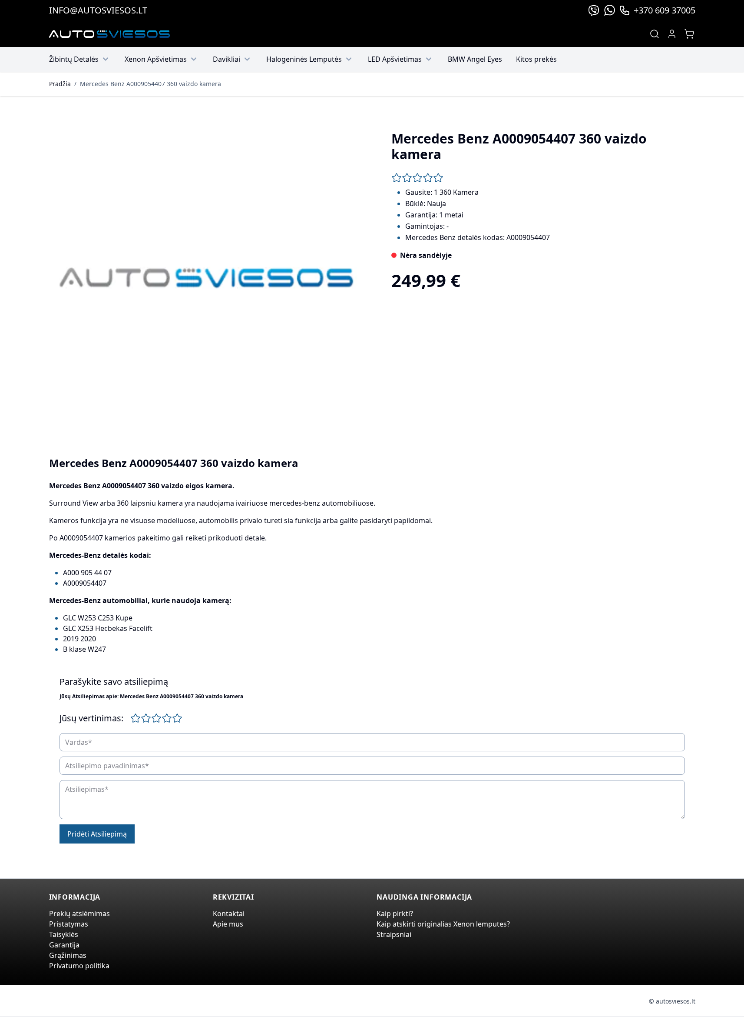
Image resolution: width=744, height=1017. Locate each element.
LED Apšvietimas (395, 59)
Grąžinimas (67, 955)
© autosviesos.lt (672, 1001)
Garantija (64, 945)
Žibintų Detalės (74, 59)
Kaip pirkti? (395, 913)
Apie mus (228, 924)
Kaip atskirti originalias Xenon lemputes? (443, 924)
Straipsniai (394, 934)
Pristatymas (68, 924)
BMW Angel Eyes (475, 59)
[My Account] (672, 34)
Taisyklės (63, 934)
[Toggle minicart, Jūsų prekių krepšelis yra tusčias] (689, 34)
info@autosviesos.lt (98, 10)
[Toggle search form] (654, 34)
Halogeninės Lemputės (304, 59)
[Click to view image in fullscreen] (206, 277)
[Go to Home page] (109, 34)
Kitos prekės (536, 59)
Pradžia (60, 84)
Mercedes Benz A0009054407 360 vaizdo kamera (150, 84)
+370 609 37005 (664, 10)
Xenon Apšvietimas (156, 59)
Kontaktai (229, 913)
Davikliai (226, 59)
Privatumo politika (79, 965)
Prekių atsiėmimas (79, 913)
